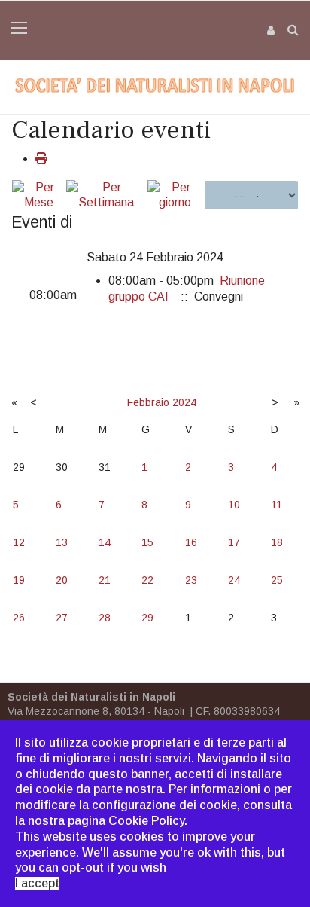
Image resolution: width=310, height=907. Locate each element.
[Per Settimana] (105, 196)
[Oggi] (175, 196)
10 (234, 505)
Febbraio (148, 402)
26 (19, 618)
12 (19, 542)
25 (277, 580)
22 (147, 580)
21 (105, 580)
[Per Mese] (38, 196)
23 (191, 580)
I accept (37, 883)
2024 (184, 402)
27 (62, 618)
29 (147, 618)
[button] (271, 29)
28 (105, 618)
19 (19, 580)
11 (276, 505)
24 (234, 580)
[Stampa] (41, 158)
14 (105, 542)
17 (234, 542)
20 (62, 580)
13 (62, 542)
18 (277, 542)
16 (191, 542)
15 (147, 542)
